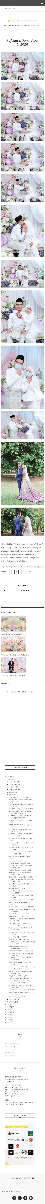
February (12, 999)
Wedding (9, 567)
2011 (9, 1020)
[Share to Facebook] (10, 572)
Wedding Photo (20, 567)
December (13, 782)
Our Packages (10, 1053)
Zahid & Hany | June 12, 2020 (19, 914)
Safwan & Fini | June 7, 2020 (18, 916)
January (12, 1002)
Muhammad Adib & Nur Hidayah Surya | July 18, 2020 (20, 817)
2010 (9, 1022)
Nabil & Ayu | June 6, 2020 (18, 937)
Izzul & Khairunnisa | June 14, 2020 (21, 900)
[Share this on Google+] (23, 572)
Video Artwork (10, 1050)
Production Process (12, 1044)
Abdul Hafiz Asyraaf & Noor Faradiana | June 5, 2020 (18, 947)
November (13, 784)
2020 (9, 779)
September (13, 790)
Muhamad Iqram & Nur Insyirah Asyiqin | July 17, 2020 (20, 812)
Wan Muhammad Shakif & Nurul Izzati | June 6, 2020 (20, 924)
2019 (9, 1004)
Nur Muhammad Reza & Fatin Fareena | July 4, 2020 (19, 982)
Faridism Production (32, 1191)
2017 (9, 1009)
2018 (9, 1007)
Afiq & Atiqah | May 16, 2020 (18, 976)
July (10, 795)
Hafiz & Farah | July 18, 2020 (18, 797)
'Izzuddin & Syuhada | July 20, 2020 (21, 809)
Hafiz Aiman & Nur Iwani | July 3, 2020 (22, 990)
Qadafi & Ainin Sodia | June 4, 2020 (21, 951)
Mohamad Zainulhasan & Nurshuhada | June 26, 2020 (19, 862)
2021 (9, 777)
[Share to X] (16, 572)
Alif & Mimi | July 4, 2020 (17, 997)
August (12, 792)
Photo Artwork (10, 1047)
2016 (9, 1012)
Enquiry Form (9, 1056)
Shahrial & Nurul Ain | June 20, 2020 (21, 877)
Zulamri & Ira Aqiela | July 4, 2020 (20, 978)
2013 (9, 1017)
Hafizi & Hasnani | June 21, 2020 (20, 870)
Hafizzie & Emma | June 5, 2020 (19, 939)
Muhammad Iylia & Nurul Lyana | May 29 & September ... (22, 968)
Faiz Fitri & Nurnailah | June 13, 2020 (21, 907)
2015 (9, 1014)
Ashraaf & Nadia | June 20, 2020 (20, 888)
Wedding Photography (35, 567)
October (12, 787)
